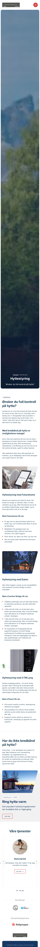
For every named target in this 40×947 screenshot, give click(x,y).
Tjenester (16, 375)
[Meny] (35, 5)
